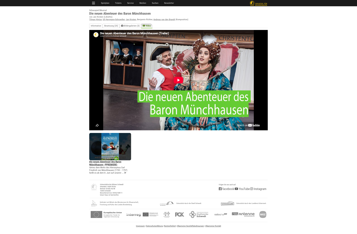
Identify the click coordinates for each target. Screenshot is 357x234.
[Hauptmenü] (93, 3)
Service (130, 3)
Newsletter (169, 3)
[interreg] (142, 214)
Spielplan (105, 3)
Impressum (140, 226)
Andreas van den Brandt (164, 19)
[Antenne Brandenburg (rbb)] (243, 214)
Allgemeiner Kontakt (213, 226)
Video (148, 25)
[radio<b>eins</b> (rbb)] (220, 214)
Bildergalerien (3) (131, 25)
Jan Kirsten (131, 19)
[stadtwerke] (198, 214)
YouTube (244, 189)
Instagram (259, 189)
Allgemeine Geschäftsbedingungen (190, 226)
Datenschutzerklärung (154, 226)
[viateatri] (166, 214)
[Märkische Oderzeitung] (262, 214)
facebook (228, 189)
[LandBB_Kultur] (94, 203)
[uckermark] (227, 203)
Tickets (118, 3)
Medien (142, 3)
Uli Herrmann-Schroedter (114, 19)
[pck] (179, 214)
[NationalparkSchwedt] (166, 203)
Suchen (155, 3)
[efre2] (106, 214)
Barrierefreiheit (170, 226)
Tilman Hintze (95, 19)
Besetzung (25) (111, 25)
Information (96, 25)
